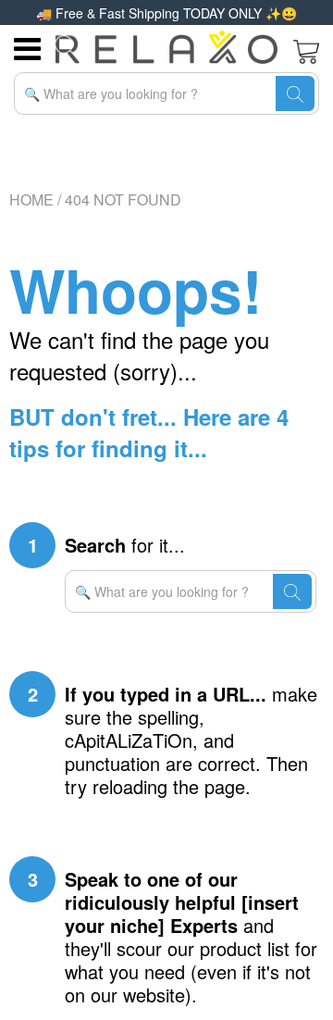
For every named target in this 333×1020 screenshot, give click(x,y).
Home (31, 199)
